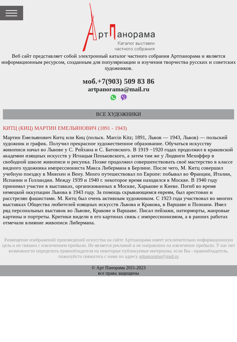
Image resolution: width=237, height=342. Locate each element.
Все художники (118, 114)
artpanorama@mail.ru (159, 256)
